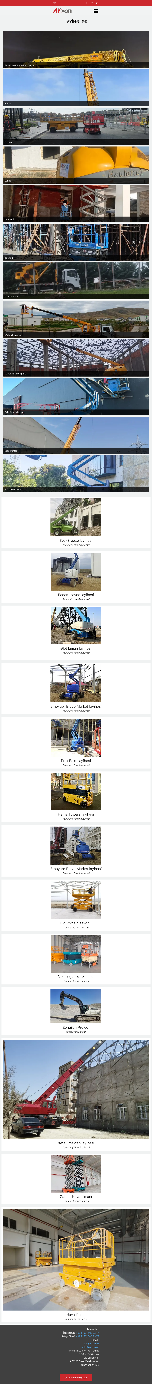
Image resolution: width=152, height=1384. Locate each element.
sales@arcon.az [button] (90, 1347)
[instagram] (92, 3)
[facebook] (87, 3)
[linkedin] (97, 3)
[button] (75, 498)
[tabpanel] (76, 22)
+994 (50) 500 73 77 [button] (87, 1332)
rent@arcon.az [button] (91, 1343)
